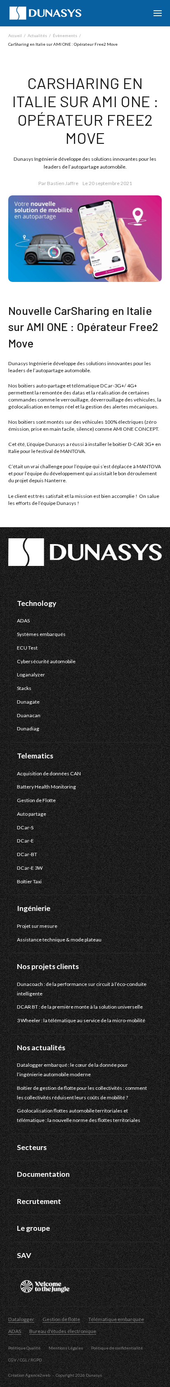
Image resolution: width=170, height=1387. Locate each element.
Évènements (65, 35)
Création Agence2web (29, 1375)
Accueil (15, 35)
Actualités (37, 35)
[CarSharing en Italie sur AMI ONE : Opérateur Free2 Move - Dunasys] (45, 13)
